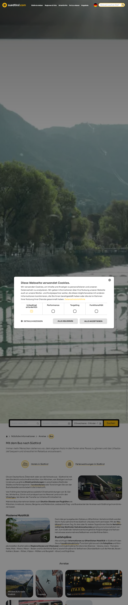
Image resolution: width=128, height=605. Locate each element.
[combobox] (109, 280)
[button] (32, 321)
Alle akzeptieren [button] (93, 321)
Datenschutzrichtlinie (75, 299)
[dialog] (64, 302)
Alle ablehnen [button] (65, 321)
